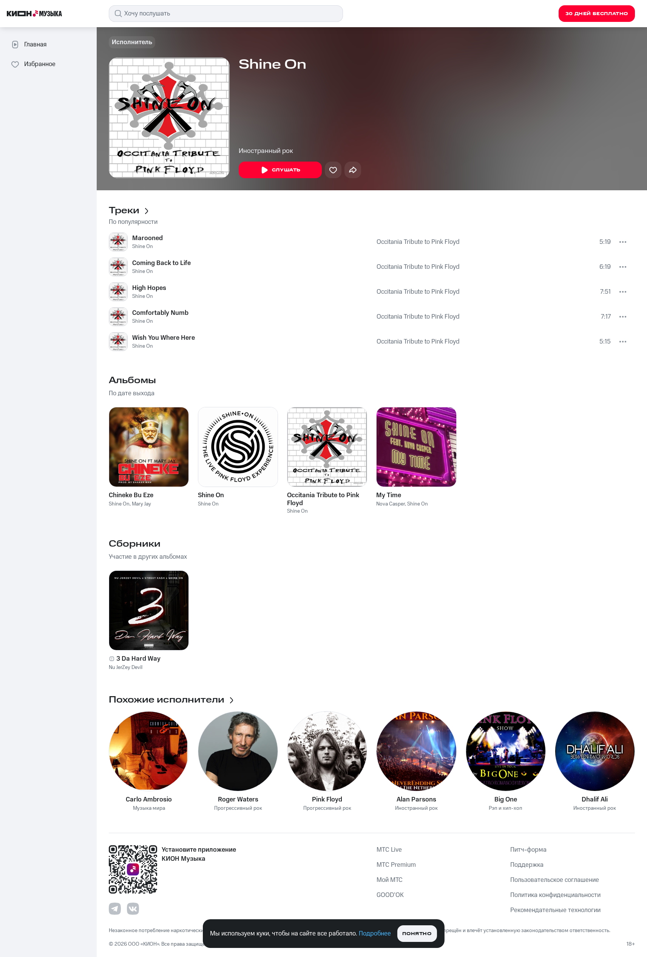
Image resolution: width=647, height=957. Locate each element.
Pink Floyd (327, 799)
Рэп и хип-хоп (505, 808)
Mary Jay (141, 504)
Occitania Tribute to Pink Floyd (418, 242)
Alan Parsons (416, 799)
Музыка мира (149, 808)
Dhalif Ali (595, 799)
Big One (505, 799)
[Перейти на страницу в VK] (133, 909)
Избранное (40, 64)
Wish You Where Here (163, 337)
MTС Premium (396, 864)
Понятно (416, 934)
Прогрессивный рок (238, 808)
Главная (35, 44)
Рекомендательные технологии (555, 910)
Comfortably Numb (160, 312)
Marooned (147, 238)
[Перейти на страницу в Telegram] (115, 909)
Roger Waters (238, 799)
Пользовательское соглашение (554, 880)
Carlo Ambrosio (149, 799)
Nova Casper (390, 504)
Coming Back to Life (161, 263)
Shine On (142, 246)
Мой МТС (390, 880)
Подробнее (375, 933)
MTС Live (389, 849)
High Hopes (149, 288)
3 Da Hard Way (138, 659)
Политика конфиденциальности (555, 895)
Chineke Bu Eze (131, 495)
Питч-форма (528, 849)
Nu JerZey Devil (125, 667)
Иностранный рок (266, 151)
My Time (388, 495)
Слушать (286, 170)
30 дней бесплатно (596, 14)
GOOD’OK (390, 895)
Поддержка (527, 864)
